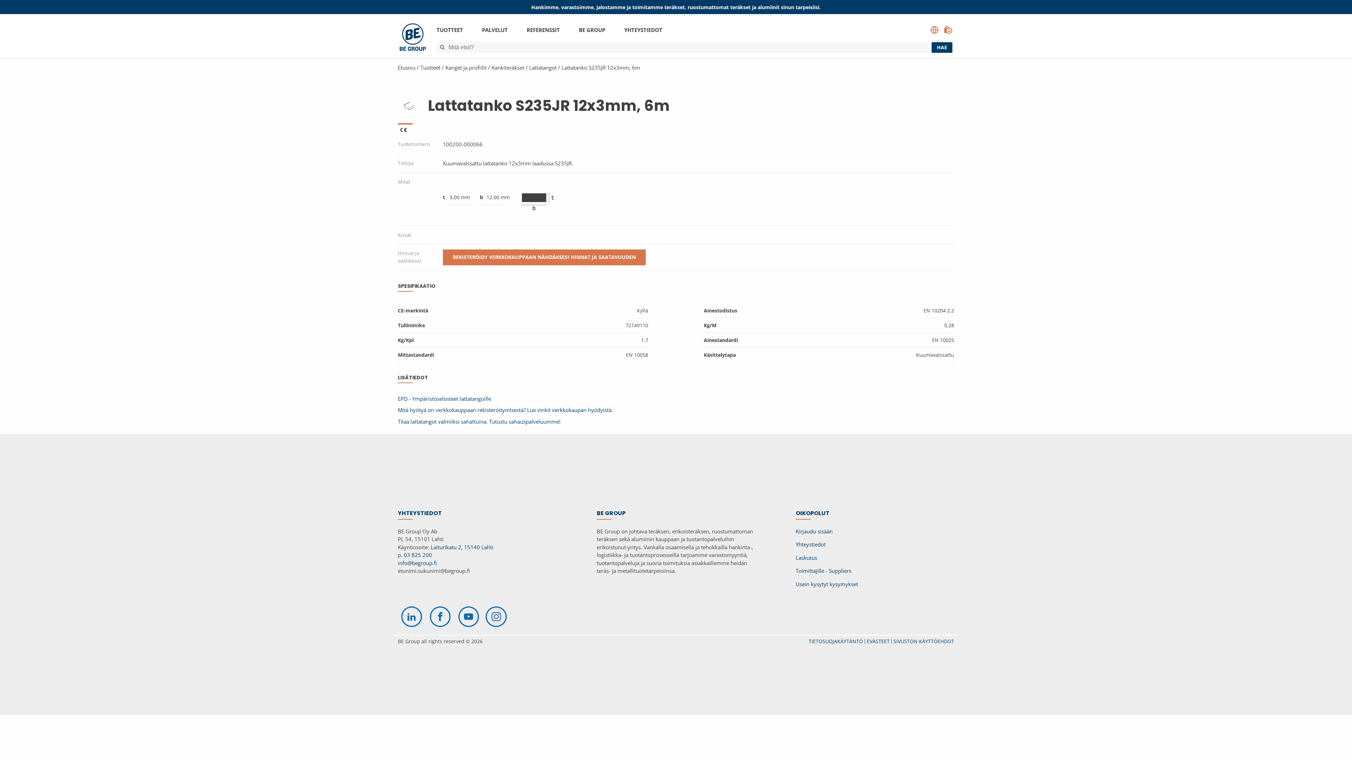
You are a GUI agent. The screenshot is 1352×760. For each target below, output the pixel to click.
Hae (942, 47)
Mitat (404, 181)
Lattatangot (543, 67)
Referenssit (543, 29)
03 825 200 (418, 554)
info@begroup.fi (417, 562)
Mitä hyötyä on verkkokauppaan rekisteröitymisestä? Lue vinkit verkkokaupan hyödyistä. (505, 409)
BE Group (592, 29)
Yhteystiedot (643, 29)
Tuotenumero (414, 144)
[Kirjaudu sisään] (948, 30)
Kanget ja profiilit (466, 67)
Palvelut (495, 29)
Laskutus (806, 557)
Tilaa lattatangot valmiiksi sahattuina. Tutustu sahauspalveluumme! (479, 421)
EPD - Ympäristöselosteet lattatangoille (444, 398)
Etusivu (406, 67)
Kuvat (404, 235)
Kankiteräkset (508, 67)
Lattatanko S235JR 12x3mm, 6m (601, 67)
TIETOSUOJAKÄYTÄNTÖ (836, 641)
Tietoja (406, 163)
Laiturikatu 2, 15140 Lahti (462, 547)
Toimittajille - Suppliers (823, 570)
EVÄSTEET (878, 641)
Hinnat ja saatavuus (410, 257)
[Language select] (934, 30)
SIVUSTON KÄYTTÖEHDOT (924, 641)
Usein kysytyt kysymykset (827, 584)
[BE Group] (413, 38)
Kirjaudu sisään (814, 531)
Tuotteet (450, 29)
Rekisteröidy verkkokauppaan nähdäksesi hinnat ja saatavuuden (544, 257)
